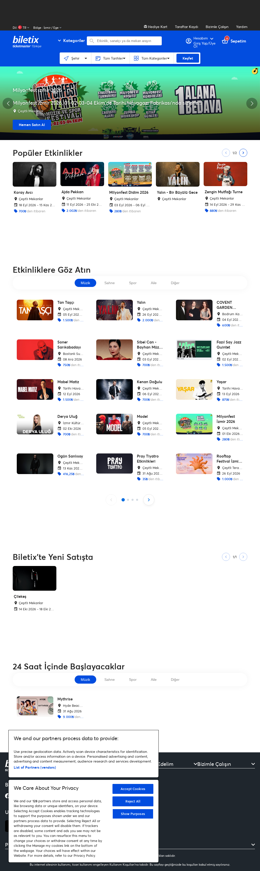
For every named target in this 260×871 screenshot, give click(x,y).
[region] (83, 796)
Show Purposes (133, 813)
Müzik (85, 283)
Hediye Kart (157, 26)
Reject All (132, 801)
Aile (154, 283)
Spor (133, 283)
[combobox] (128, 41)
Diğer (175, 283)
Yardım (241, 26)
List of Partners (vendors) (35, 767)
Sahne (109, 283)
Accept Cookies (133, 788)
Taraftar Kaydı (186, 26)
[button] (8, 103)
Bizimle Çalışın (217, 26)
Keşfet (188, 58)
